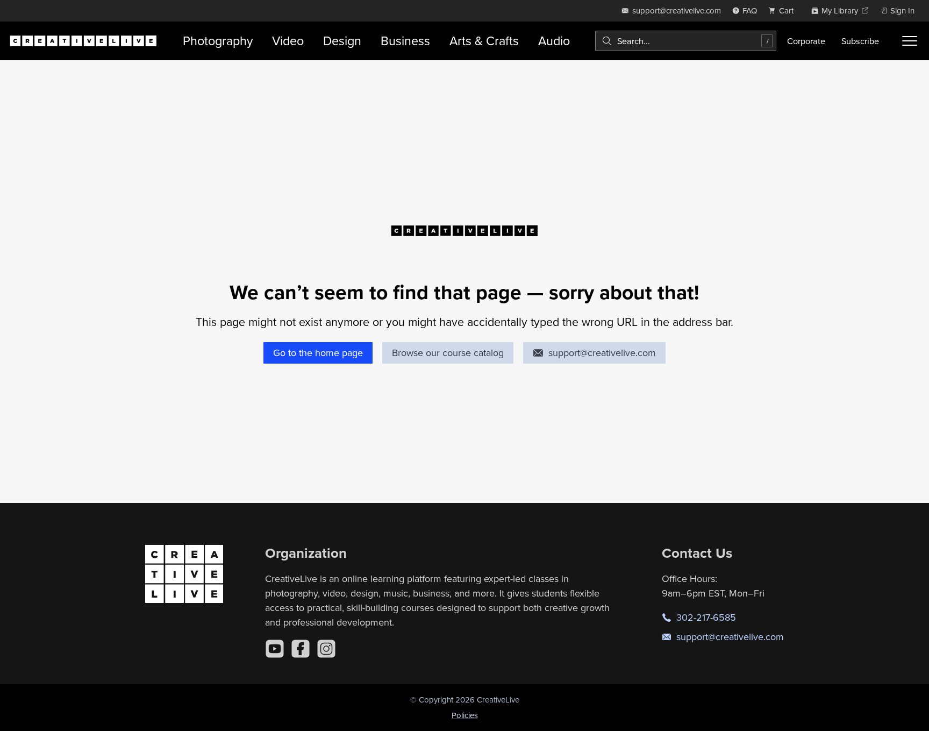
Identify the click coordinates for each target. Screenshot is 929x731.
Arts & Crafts (484, 40)
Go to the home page (318, 352)
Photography (218, 40)
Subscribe (860, 41)
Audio (554, 40)
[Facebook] (300, 648)
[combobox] (686, 41)
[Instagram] (326, 648)
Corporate (806, 41)
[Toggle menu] (909, 41)
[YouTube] (274, 648)
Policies (465, 715)
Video (288, 40)
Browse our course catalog (448, 352)
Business (405, 40)
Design (342, 40)
